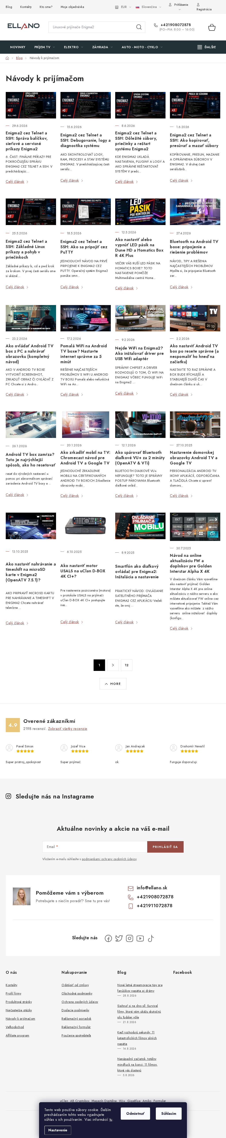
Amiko (147, 1101)
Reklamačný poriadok (76, 1018)
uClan (64, 1101)
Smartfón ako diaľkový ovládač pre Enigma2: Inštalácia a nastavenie (137, 571)
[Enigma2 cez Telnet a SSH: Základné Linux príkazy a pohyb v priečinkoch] (31, 212)
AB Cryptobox (79, 1101)
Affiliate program (17, 1035)
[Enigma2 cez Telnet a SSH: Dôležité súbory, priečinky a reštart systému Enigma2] (140, 105)
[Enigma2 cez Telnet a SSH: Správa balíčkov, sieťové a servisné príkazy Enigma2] (31, 105)
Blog (9, 7)
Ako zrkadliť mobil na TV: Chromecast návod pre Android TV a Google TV (85, 458)
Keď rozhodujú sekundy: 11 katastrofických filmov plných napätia (137, 1038)
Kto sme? (46, 7)
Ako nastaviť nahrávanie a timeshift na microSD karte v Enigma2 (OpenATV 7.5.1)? (31, 572)
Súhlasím (168, 1113)
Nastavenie (57, 1130)
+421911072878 (155, 906)
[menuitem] (18, 47)
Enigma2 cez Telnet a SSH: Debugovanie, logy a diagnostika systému (85, 140)
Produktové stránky (19, 1002)
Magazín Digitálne (104, 1101)
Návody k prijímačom (20, 1018)
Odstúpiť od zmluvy (75, 985)
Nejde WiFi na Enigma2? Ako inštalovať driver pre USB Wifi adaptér (139, 353)
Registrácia (204, 9)
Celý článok (15, 181)
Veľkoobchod (15, 1027)
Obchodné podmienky (77, 993)
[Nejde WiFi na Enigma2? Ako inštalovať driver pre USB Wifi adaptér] (140, 318)
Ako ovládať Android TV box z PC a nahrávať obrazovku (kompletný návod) (29, 354)
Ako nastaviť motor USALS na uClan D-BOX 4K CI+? (82, 571)
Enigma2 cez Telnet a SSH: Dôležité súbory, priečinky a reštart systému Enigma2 (136, 141)
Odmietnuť (135, 1113)
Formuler (160, 1101)
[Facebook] (108, 938)
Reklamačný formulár (76, 1027)
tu (110, 1119)
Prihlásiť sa (165, 847)
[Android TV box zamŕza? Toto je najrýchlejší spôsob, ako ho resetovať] (31, 425)
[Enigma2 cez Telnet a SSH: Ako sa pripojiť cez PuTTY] (85, 212)
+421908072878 (175, 25)
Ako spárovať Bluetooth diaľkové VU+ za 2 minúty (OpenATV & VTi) (140, 458)
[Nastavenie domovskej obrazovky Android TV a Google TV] (195, 424)
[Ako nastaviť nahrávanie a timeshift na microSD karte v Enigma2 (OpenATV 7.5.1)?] (31, 528)
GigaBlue (133, 1101)
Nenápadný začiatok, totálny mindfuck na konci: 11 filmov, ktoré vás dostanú (137, 1065)
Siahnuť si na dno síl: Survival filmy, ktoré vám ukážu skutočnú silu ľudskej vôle (139, 1012)
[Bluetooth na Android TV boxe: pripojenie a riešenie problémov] (195, 212)
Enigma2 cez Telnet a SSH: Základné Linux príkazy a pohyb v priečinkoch (26, 249)
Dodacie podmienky (75, 1010)
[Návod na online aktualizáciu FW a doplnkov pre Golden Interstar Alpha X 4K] (195, 527)
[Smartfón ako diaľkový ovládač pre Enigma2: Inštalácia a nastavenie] (140, 529)
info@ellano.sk (152, 888)
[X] (118, 938)
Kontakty (26, 7)
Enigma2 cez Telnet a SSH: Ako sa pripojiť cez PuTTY (83, 247)
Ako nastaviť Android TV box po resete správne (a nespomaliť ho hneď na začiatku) (194, 354)
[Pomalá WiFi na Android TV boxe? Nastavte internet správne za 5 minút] (85, 318)
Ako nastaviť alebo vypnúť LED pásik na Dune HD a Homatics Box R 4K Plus (139, 247)
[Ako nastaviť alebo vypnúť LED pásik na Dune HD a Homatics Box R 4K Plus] (140, 212)
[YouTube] (140, 938)
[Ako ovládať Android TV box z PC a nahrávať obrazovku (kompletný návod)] (31, 318)
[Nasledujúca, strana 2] (113, 665)
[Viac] (206, 47)
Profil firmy (13, 993)
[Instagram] (129, 938)
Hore (115, 684)
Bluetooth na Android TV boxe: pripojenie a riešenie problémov (194, 247)
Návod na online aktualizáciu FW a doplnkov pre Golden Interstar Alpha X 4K (191, 563)
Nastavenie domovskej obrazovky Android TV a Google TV (193, 458)
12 (126, 665)
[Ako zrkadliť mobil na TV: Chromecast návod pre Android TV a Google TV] (85, 424)
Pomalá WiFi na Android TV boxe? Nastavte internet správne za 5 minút (83, 354)
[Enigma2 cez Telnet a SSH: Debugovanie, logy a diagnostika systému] (85, 105)
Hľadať (139, 27)
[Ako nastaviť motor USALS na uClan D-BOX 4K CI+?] (85, 529)
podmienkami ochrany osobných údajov (109, 859)
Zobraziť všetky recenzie (67, 728)
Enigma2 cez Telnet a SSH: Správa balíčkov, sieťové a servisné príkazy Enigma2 (27, 141)
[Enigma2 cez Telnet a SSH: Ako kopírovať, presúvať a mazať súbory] (195, 105)
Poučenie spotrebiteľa (76, 1035)
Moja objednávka (72, 7)
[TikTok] (150, 938)
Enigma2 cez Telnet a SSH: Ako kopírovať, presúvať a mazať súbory (194, 140)
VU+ (122, 1101)
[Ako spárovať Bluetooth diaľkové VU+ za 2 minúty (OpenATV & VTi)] (140, 424)
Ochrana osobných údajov (80, 1002)
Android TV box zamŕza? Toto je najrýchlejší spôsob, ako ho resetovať (30, 460)
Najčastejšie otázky (19, 1010)
